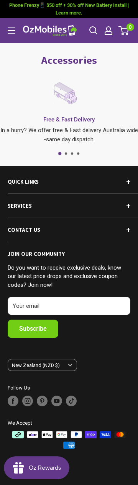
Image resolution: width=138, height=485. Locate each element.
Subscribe (33, 328)
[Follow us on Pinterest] (42, 401)
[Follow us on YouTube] (56, 401)
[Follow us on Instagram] (27, 401)
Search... (93, 30)
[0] (124, 30)
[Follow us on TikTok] (71, 401)
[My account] (108, 30)
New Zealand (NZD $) (36, 365)
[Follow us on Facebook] (13, 401)
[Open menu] (11, 30)
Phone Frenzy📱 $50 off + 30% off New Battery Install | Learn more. (69, 9)
